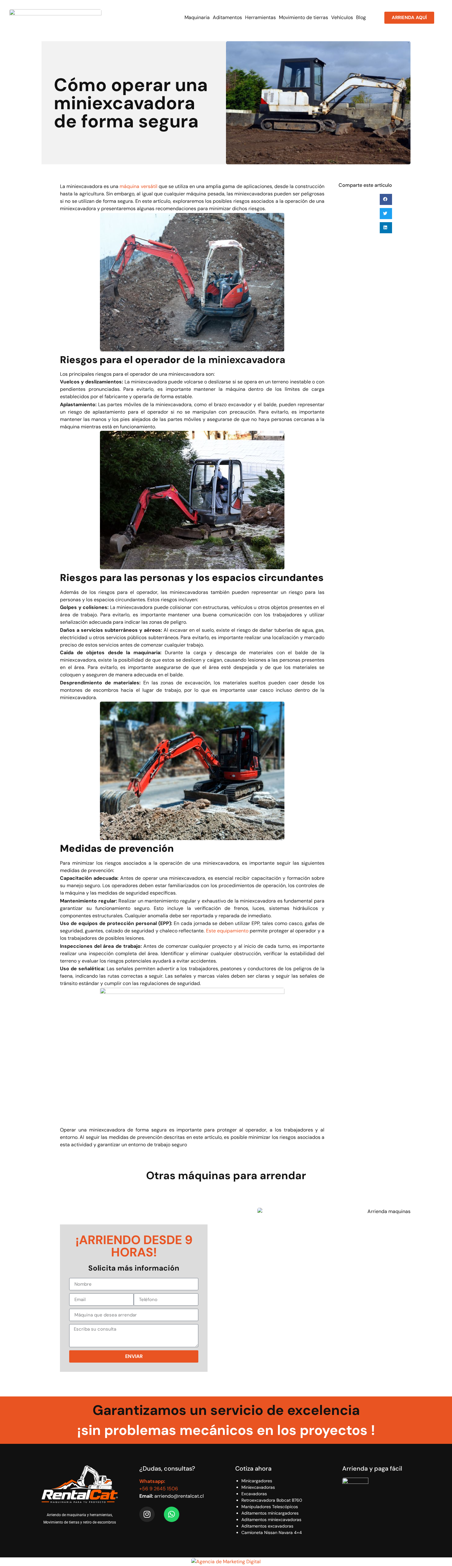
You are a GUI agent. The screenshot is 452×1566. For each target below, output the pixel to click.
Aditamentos (227, 17)
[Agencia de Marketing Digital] (226, 1561)
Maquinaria (197, 17)
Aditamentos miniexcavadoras (271, 1519)
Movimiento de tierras (303, 17)
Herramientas (260, 17)
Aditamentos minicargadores (270, 1513)
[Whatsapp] (171, 1514)
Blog (361, 17)
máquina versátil (138, 186)
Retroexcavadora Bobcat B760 (271, 1500)
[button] (386, 199)
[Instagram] (147, 1514)
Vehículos (342, 17)
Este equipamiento (227, 930)
